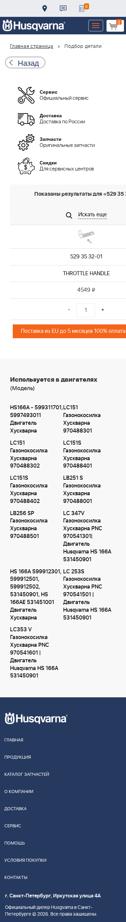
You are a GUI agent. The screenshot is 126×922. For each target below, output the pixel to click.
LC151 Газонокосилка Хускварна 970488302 (29, 454)
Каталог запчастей (26, 774)
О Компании (18, 792)
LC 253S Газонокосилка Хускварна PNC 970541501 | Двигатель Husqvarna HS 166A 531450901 (87, 595)
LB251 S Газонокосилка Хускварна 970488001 (82, 489)
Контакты (63, 8)
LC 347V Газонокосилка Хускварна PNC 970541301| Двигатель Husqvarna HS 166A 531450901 (87, 536)
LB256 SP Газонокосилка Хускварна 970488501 (29, 525)
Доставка (44, 8)
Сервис (12, 826)
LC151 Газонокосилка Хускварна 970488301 (82, 419)
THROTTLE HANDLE (86, 273)
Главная (13, 740)
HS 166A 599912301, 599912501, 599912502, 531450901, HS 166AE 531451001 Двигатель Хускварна (35, 595)
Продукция (17, 757)
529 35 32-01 (86, 257)
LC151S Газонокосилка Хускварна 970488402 (29, 489)
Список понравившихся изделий (81, 8)
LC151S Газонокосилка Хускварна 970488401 (82, 454)
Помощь (14, 843)
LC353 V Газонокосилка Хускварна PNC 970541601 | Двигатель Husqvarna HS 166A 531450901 (34, 653)
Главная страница (31, 46)
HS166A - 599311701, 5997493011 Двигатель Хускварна (36, 419)
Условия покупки (25, 860)
